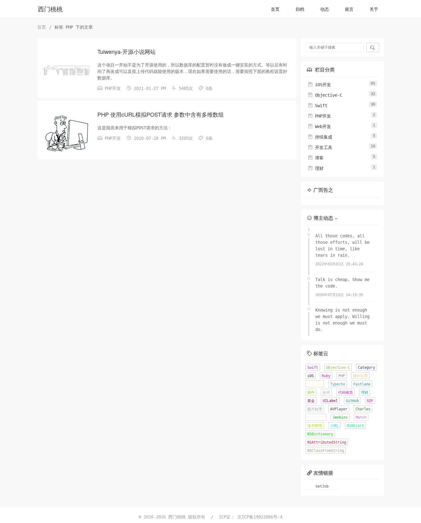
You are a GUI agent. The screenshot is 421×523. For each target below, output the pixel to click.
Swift (317, 105)
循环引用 (360, 376)
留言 (349, 9)
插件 (311, 392)
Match (361, 417)
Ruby (326, 376)
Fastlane (361, 384)
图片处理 (314, 409)
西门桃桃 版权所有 (188, 516)
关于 (374, 9)
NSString (316, 417)
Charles (362, 409)
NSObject (355, 426)
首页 (275, 9)
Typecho (337, 384)
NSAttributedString (326, 442)
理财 (316, 168)
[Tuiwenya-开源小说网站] (66, 70)
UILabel (330, 401)
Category (366, 367)
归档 (300, 9)
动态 (324, 9)
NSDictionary (320, 434)
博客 (316, 157)
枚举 (326, 392)
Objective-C (325, 95)
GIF (370, 401)
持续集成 (320, 137)
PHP (341, 376)
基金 (311, 401)
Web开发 (319, 126)
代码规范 (345, 392)
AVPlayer (338, 409)
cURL (334, 426)
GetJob (322, 486)
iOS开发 (319, 84)
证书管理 (314, 426)
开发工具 (320, 147)
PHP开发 (113, 88)
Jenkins (340, 417)
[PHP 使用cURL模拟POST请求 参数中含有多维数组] (66, 133)
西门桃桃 (50, 9)
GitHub (352, 401)
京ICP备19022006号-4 (259, 516)
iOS (310, 376)
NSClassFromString (325, 451)
